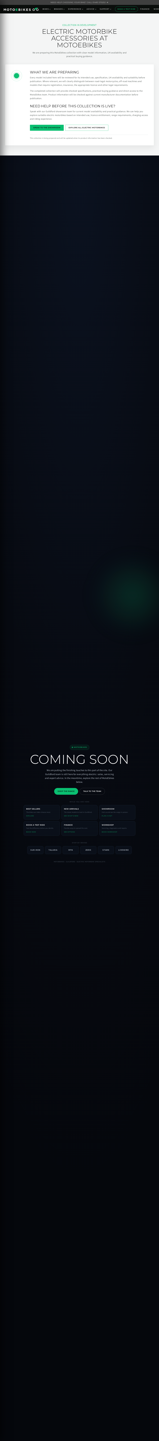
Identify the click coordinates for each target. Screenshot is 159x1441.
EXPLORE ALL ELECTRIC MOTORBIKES (87, 127)
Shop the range (66, 791)
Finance (145, 9)
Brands (58, 9)
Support (104, 9)
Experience (74, 9)
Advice (91, 9)
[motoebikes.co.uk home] (21, 9)
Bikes (46, 9)
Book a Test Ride (126, 9)
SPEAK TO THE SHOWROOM (46, 127)
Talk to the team (92, 791)
